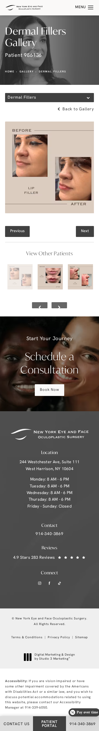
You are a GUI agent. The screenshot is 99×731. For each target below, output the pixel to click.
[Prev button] (39, 305)
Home (9, 71)
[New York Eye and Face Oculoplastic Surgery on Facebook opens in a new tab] (49, 583)
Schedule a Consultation (49, 356)
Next (85, 231)
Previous (17, 231)
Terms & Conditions (27, 637)
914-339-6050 (36, 707)
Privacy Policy (59, 637)
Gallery (27, 71)
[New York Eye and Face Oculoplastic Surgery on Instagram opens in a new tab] (39, 583)
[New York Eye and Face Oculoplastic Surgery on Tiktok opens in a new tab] (59, 583)
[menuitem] (39, 583)
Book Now (49, 390)
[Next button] (59, 305)
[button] (90, 8)
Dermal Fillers (52, 71)
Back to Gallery (77, 109)
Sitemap (81, 637)
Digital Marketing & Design (54, 657)
